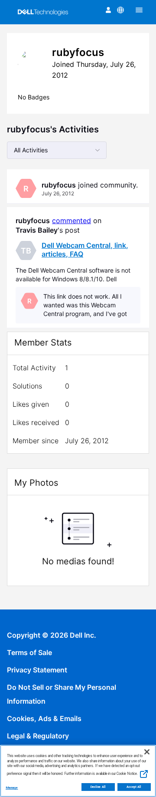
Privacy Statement (37, 669)
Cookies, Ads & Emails (44, 718)
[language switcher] (120, 10)
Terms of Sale (29, 652)
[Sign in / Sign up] (108, 10)
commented (71, 220)
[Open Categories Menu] (139, 10)
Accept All (134, 787)
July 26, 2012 (58, 193)
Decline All (98, 787)
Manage (12, 788)
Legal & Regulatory (38, 735)
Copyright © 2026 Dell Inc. (51, 635)
